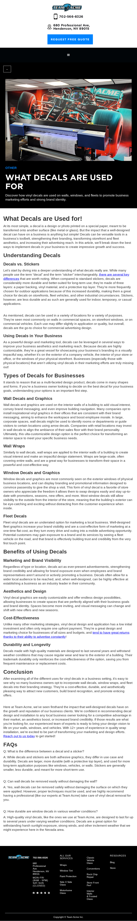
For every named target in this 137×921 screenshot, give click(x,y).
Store (113, 868)
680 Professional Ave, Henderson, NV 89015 (71, 26)
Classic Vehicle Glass (90, 860)
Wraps (63, 865)
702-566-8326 (71, 16)
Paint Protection (68, 876)
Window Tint (66, 870)
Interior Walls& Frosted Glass (92, 895)
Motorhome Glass (66, 891)
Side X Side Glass (66, 883)
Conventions (93, 868)
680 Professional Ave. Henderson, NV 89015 (41, 868)
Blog (112, 862)
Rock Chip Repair (92, 875)
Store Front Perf (93, 884)
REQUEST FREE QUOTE (70, 39)
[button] (68, 55)
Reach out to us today (19, 736)
